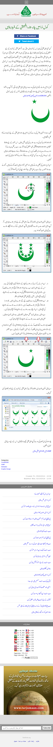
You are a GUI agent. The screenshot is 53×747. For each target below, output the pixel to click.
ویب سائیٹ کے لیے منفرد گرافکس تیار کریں (40, 562)
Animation (4, 466)
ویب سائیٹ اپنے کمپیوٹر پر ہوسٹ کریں (41, 593)
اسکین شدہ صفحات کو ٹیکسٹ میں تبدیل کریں (39, 587)
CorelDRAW (5, 462)
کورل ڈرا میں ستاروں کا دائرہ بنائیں (42, 512)
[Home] (26, 16)
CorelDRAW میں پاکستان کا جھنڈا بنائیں (34, 95)
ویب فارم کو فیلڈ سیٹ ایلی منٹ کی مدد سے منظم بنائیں (37, 543)
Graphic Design (6, 469)
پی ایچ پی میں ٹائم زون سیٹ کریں (42, 537)
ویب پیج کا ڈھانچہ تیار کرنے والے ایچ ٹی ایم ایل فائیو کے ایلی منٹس (34, 606)
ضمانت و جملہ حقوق (20, 741)
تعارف (37, 741)
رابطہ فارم (31, 741)
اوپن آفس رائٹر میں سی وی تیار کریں (42, 556)
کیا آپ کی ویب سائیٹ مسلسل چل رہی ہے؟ (39, 581)
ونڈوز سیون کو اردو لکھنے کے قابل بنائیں (41, 612)
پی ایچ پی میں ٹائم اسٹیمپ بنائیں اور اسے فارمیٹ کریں (37, 518)
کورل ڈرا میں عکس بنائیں (44, 500)
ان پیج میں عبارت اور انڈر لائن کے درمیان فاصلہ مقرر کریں (36, 506)
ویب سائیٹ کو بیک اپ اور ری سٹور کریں (40, 550)
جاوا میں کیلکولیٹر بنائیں (45, 568)
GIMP (3, 464)
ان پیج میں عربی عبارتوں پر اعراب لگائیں (40, 525)
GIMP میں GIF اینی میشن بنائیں (42, 451)
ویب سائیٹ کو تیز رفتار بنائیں (44, 531)
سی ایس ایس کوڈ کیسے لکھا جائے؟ (42, 493)
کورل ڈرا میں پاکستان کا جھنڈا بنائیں (42, 574)
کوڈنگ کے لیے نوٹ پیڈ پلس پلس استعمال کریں (39, 599)
